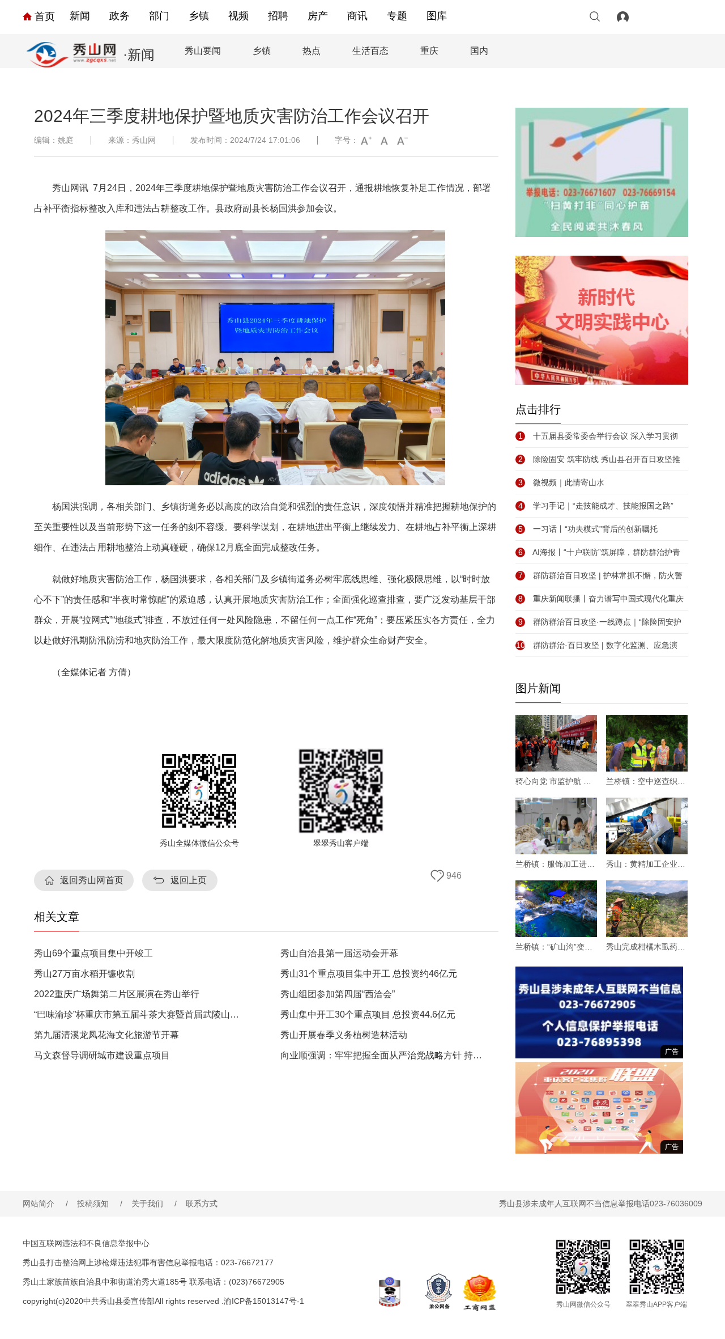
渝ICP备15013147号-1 (264, 1301)
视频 (238, 16)
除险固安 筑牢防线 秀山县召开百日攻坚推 (599, 459)
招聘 (278, 16)
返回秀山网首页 (91, 880)
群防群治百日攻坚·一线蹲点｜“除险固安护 (599, 621)
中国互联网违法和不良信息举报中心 (86, 1243)
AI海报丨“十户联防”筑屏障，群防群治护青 (599, 552)
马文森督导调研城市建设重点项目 (102, 1055)
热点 (311, 51)
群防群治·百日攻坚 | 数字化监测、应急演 (596, 645)
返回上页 (188, 880)
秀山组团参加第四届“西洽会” (337, 994)
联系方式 (202, 1203)
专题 (397, 16)
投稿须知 (99, 1203)
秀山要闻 (203, 51)
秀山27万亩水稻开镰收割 (84, 973)
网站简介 (45, 1203)
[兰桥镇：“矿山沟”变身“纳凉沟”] (556, 908)
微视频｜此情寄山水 (561, 482)
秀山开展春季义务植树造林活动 (343, 1035)
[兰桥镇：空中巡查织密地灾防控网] (647, 743)
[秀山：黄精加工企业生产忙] (647, 826)
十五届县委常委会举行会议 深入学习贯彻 (598, 435)
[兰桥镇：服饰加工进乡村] (556, 826)
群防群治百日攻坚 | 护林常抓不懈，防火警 (600, 575)
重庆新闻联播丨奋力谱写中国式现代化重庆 (601, 598)
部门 (159, 16)
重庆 (429, 51)
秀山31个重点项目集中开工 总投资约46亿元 (368, 973)
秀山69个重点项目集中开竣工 (93, 953)
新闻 (80, 16)
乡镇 (199, 16)
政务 (119, 16)
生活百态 (370, 51)
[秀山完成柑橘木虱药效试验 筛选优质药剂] (647, 908)
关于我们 (154, 1203)
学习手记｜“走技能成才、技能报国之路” (595, 505)
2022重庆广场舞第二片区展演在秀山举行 (116, 994)
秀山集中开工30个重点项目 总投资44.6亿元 (367, 1014)
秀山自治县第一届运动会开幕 (339, 953)
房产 (318, 16)
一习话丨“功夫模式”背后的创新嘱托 (588, 528)
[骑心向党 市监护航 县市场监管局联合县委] (556, 743)
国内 (479, 51)
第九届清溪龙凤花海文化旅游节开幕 (106, 1035)
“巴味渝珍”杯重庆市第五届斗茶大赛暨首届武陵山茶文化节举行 (138, 1014)
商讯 (357, 16)
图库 (437, 16)
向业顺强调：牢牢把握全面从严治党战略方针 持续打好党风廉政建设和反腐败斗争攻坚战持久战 (384, 1055)
